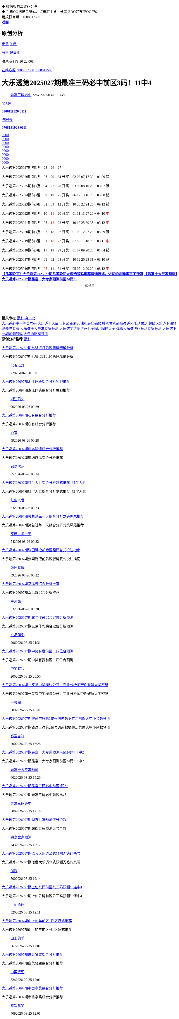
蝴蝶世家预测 (20, 837)
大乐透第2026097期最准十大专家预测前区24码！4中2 (43, 752)
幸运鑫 (15, 601)
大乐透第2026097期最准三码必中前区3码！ (35, 786)
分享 (5, 52)
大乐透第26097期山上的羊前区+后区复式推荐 (37, 921)
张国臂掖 (17, 567)
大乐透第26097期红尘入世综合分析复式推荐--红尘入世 (44, 483)
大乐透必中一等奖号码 (19, 323)
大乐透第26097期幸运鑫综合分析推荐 (30, 584)
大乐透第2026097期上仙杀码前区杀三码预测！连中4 (42, 887)
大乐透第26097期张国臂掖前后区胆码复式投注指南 (41, 550)
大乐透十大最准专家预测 (39, 328)
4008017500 (25, 70)
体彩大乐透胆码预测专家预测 (139, 328)
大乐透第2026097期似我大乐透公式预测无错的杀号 (41, 853)
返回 (5, 22)
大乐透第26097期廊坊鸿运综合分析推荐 (32, 449)
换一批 (29, 318)
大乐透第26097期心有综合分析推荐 (29, 415)
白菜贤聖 (17, 972)
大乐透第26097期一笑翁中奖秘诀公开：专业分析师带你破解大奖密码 (55, 685)
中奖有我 (17, 669)
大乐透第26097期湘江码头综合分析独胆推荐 (36, 381)
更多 (5, 44)
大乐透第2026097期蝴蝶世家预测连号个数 (34, 820)
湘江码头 (17, 399)
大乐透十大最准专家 (53, 323)
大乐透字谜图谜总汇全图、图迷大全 (87, 328)
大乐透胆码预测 (36, 334)
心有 (13, 433)
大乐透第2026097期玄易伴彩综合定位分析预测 (37, 617)
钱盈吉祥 (17, 736)
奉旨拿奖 (17, 1006)
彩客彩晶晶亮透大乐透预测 (127, 323)
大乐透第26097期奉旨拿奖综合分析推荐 (32, 988)
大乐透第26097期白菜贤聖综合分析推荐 (32, 954)
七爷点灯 (17, 365)
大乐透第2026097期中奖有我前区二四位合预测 (37, 651)
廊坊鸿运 (17, 466)
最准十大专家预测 (24, 770)
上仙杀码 (17, 905)
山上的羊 (17, 938)
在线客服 (9, 70)
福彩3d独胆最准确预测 (87, 323)
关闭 (13, 44)
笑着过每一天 (20, 534)
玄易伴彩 (17, 635)
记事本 (15, 52)
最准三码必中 (20, 95)
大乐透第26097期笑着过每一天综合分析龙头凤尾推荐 (43, 516)
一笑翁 (15, 702)
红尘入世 (17, 500)
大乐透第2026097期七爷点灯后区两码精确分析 (37, 348)
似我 (13, 871)
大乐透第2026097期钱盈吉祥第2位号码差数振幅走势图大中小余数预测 (56, 718)
